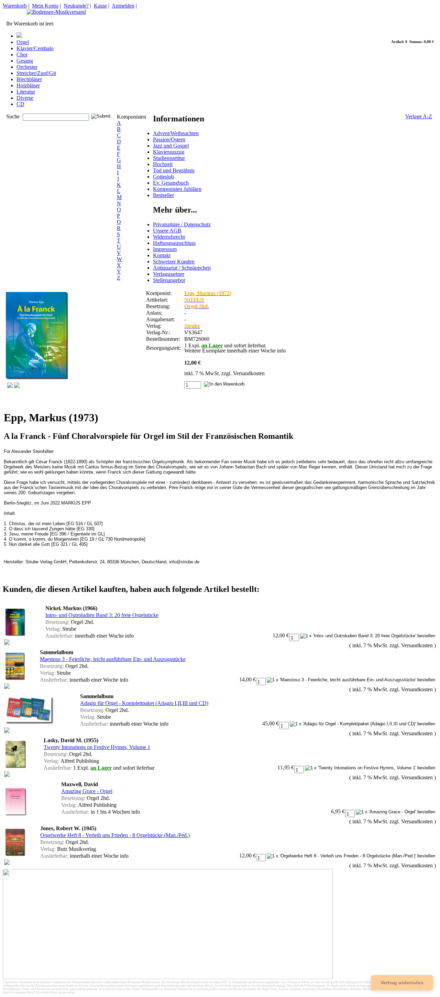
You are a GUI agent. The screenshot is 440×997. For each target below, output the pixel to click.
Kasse (100, 6)
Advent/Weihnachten (176, 133)
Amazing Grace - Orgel (86, 791)
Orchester (26, 67)
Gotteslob (163, 177)
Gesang (24, 61)
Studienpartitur (169, 158)
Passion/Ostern (169, 139)
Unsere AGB (167, 231)
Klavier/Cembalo (35, 48)
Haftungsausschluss (174, 243)
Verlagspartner (168, 274)
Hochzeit (163, 164)
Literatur (25, 92)
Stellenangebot (169, 280)
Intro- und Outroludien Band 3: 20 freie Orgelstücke (101, 615)
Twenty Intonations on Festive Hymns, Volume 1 (97, 747)
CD (20, 104)
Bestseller (163, 195)
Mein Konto (45, 6)
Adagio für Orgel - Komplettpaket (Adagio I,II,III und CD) (144, 703)
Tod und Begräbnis (174, 170)
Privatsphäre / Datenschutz (182, 224)
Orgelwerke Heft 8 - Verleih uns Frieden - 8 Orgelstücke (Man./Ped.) (115, 835)
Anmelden (123, 6)
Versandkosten (249, 373)
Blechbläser (29, 79)
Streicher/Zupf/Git (36, 73)
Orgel (22, 42)
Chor (22, 54)
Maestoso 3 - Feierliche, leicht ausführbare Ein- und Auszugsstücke (113, 659)
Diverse (24, 98)
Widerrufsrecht (169, 237)
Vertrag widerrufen (402, 982)
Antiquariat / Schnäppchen (182, 268)
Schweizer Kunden (174, 261)
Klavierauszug (168, 152)
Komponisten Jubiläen (177, 189)
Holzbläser (28, 85)
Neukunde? (76, 6)
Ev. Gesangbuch (171, 183)
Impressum (165, 249)
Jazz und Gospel (171, 146)
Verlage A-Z (418, 116)
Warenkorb (15, 6)
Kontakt (161, 255)
